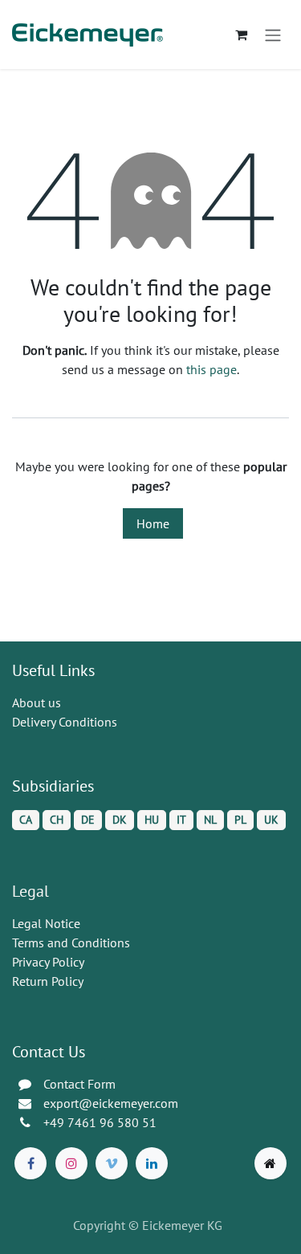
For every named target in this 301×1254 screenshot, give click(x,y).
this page (211, 369)
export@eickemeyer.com (110, 1103)
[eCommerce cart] (241, 34)
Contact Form (79, 1084)
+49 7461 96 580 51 (100, 1122)
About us (36, 702)
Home (152, 523)
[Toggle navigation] (273, 34)
